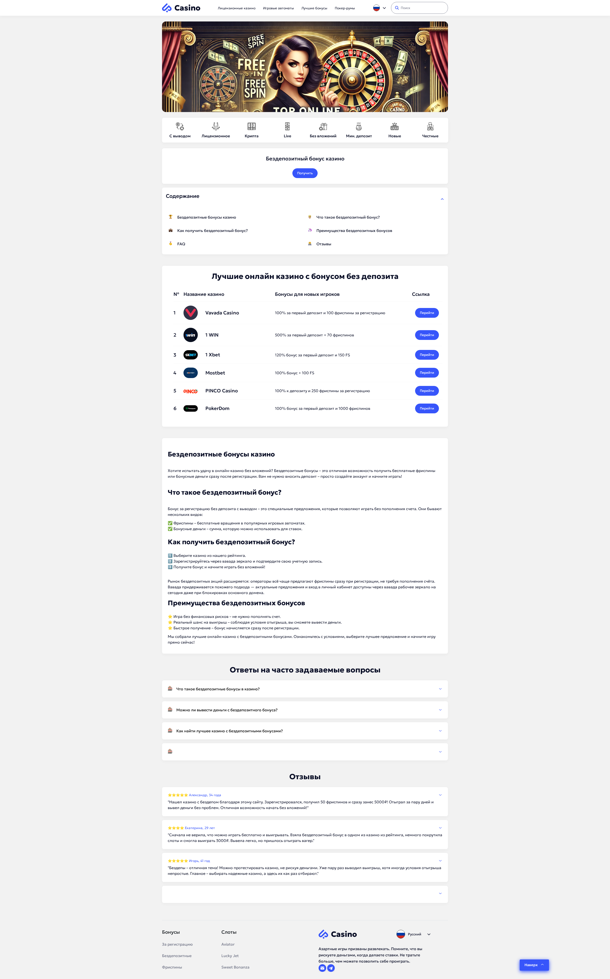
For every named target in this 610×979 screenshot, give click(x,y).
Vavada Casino (222, 313)
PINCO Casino (221, 391)
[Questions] (305, 752)
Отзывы (323, 243)
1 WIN (212, 335)
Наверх (531, 965)
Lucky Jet (230, 955)
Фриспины (172, 967)
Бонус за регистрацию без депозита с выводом (212, 508)
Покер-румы (345, 8)
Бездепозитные (177, 955)
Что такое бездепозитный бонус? (348, 217)
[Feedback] (305, 893)
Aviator (228, 944)
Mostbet (215, 373)
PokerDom (217, 408)
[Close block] (442, 199)
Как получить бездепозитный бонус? (212, 230)
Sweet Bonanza (235, 967)
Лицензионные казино (236, 8)
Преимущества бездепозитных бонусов (354, 230)
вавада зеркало (237, 561)
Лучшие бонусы (314, 8)
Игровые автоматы (278, 8)
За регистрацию (177, 944)
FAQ (181, 243)
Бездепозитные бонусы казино (206, 217)
